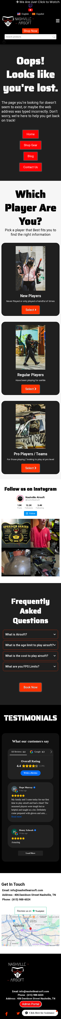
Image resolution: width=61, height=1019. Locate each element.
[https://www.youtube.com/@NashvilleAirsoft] (30, 10)
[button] (23, 14)
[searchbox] (30, 36)
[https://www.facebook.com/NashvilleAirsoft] (7, 1013)
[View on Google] (14, 789)
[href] (30, 930)
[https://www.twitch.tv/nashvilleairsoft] (30, 6)
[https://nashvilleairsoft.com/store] (18, 21)
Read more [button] (16, 816)
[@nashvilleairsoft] (20, 499)
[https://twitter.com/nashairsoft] (19, 1013)
